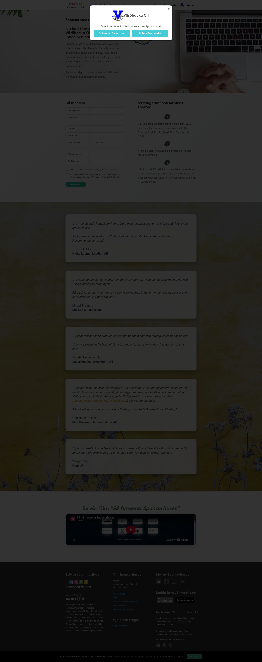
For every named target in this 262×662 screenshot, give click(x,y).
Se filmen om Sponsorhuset (112, 33)
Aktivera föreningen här (150, 33)
